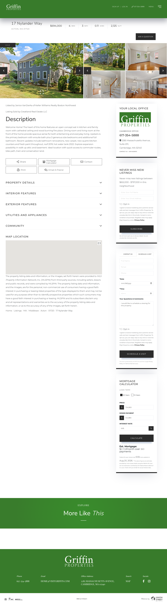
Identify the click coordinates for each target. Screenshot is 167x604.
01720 (51, 310)
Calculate (136, 438)
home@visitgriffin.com (55, 581)
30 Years (126, 395)
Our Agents (133, 151)
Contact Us (124, 151)
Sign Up (115, 7)
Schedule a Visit (144, 254)
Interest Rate (126, 424)
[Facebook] (144, 581)
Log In (125, 7)
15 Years (137, 395)
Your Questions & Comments (131, 299)
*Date (122, 279)
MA (25, 310)
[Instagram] (149, 581)
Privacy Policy (139, 220)
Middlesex (34, 310)
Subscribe (137, 229)
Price (122, 403)
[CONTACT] (146, 36)
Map (128, 581)
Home (9, 310)
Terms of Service (130, 363)
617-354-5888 (139, 7)
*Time (122, 289)
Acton (44, 310)
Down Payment (127, 413)
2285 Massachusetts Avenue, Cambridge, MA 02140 (97, 583)
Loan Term (125, 390)
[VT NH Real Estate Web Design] (151, 599)
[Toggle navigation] (155, 6)
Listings (18, 310)
